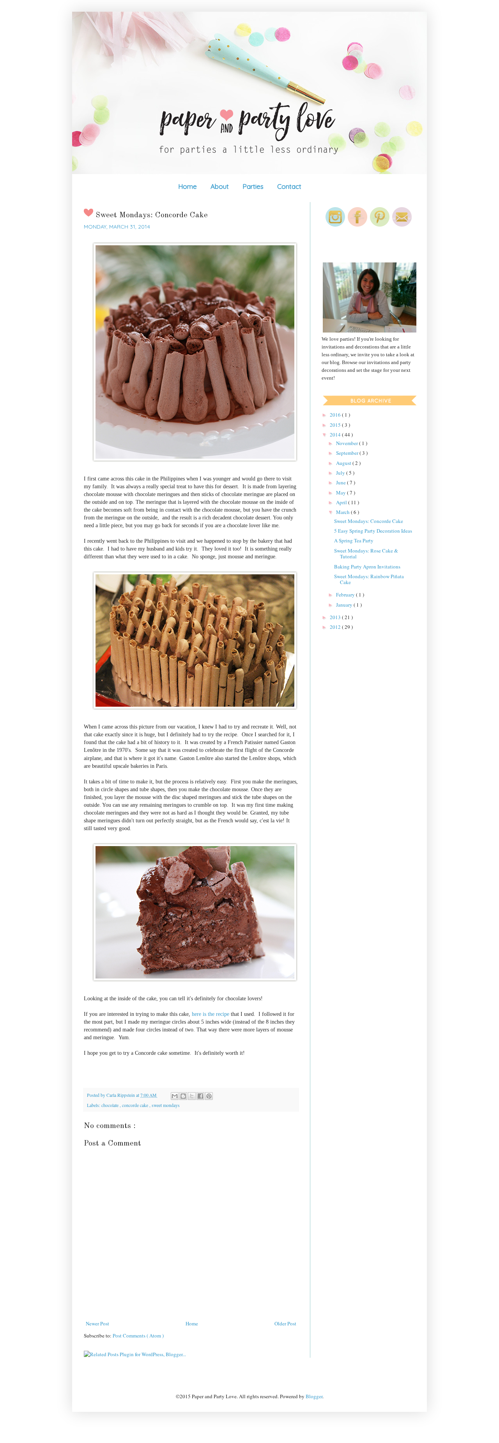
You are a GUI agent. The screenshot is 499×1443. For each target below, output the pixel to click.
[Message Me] (402, 224)
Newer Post (97, 1323)
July (341, 472)
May (341, 492)
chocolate (110, 1105)
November (347, 443)
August (344, 462)
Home (187, 186)
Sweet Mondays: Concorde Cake (368, 520)
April (342, 502)
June (341, 482)
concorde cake (135, 1105)
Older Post (285, 1323)
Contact (289, 186)
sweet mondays (166, 1105)
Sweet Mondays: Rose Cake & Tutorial (366, 553)
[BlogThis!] (183, 1096)
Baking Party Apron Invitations (367, 566)
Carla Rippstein (121, 1095)
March (343, 512)
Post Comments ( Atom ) (138, 1335)
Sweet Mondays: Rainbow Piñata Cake (369, 579)
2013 (336, 617)
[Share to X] (192, 1096)
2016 (336, 414)
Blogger (314, 1396)
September (347, 452)
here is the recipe (210, 1014)
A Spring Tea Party (353, 540)
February (346, 594)
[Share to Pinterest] (209, 1096)
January (345, 604)
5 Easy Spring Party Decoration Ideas (373, 530)
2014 (336, 434)
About (220, 186)
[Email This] (175, 1096)
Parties (253, 186)
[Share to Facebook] (200, 1096)
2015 (336, 424)
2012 (336, 626)
